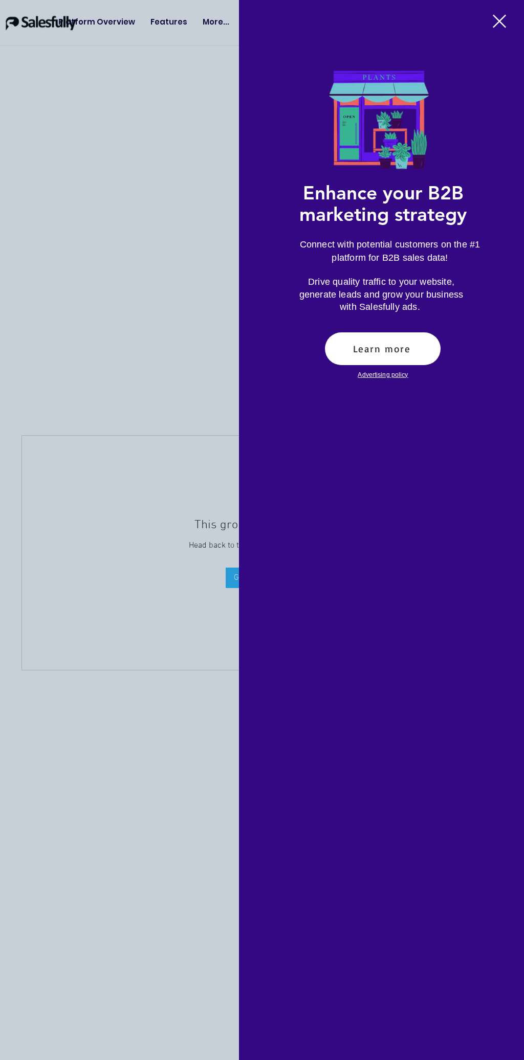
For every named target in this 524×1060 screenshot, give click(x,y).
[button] (499, 21)
